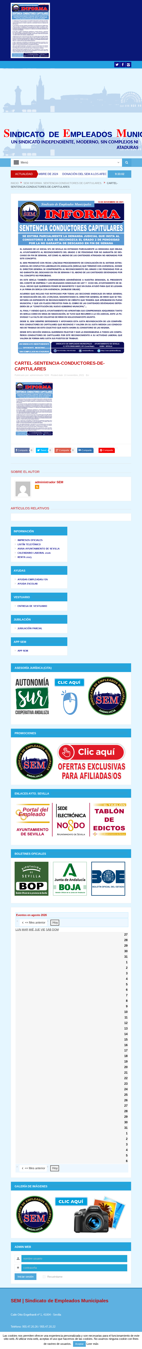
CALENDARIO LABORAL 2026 (34, 553)
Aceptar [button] (79, 1344)
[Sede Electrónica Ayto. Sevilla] (71, 819)
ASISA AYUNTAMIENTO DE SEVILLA (39, 548)
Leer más (92, 1343)
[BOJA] (70, 878)
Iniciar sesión (25, 1276)
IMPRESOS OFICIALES (30, 540)
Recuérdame (54, 1276)
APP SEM (23, 650)
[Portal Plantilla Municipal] (33, 819)
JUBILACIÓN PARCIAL (30, 628)
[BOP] (33, 878)
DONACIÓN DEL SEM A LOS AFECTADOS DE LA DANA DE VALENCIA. (83, 174)
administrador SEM (39, 375)
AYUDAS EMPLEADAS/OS (33, 579)
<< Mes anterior (35, 922)
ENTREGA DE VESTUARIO (32, 606)
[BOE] (107, 878)
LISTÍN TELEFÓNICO (29, 544)
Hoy (55, 922)
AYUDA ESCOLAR (28, 583)
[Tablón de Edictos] (109, 819)
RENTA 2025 (25, 557)
